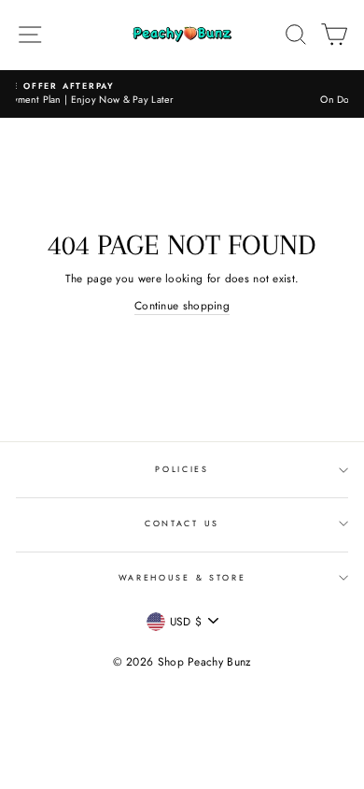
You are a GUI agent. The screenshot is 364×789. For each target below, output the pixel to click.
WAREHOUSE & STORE (182, 577)
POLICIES (181, 469)
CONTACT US (182, 523)
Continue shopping (182, 305)
